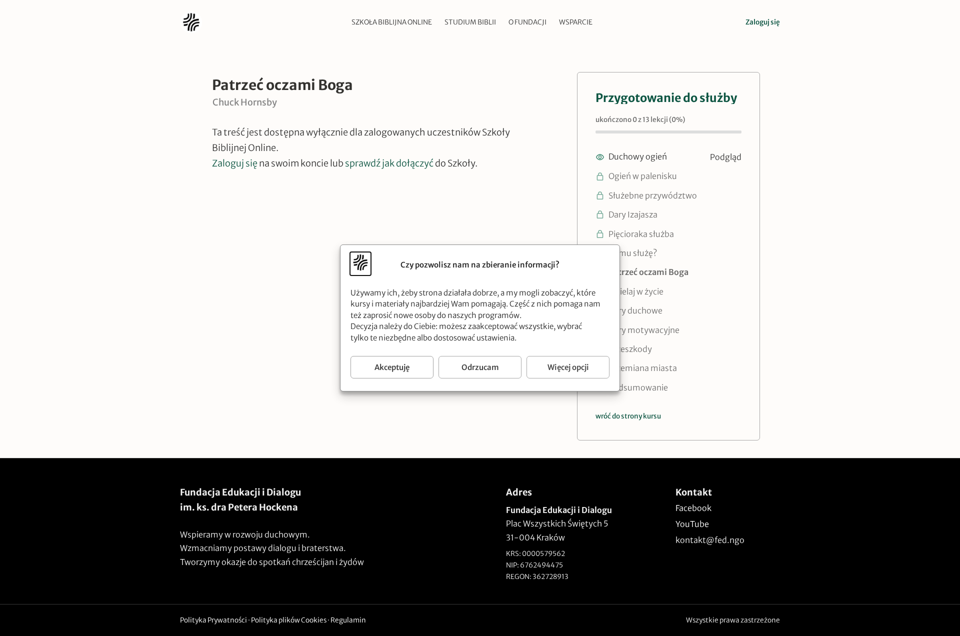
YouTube (692, 524)
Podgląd (726, 157)
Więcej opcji (568, 367)
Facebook (694, 508)
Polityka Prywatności (213, 620)
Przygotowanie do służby (666, 97)
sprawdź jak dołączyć (389, 163)
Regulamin (348, 620)
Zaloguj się (763, 22)
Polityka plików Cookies (288, 620)
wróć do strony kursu (628, 416)
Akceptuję (392, 367)
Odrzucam (480, 367)
